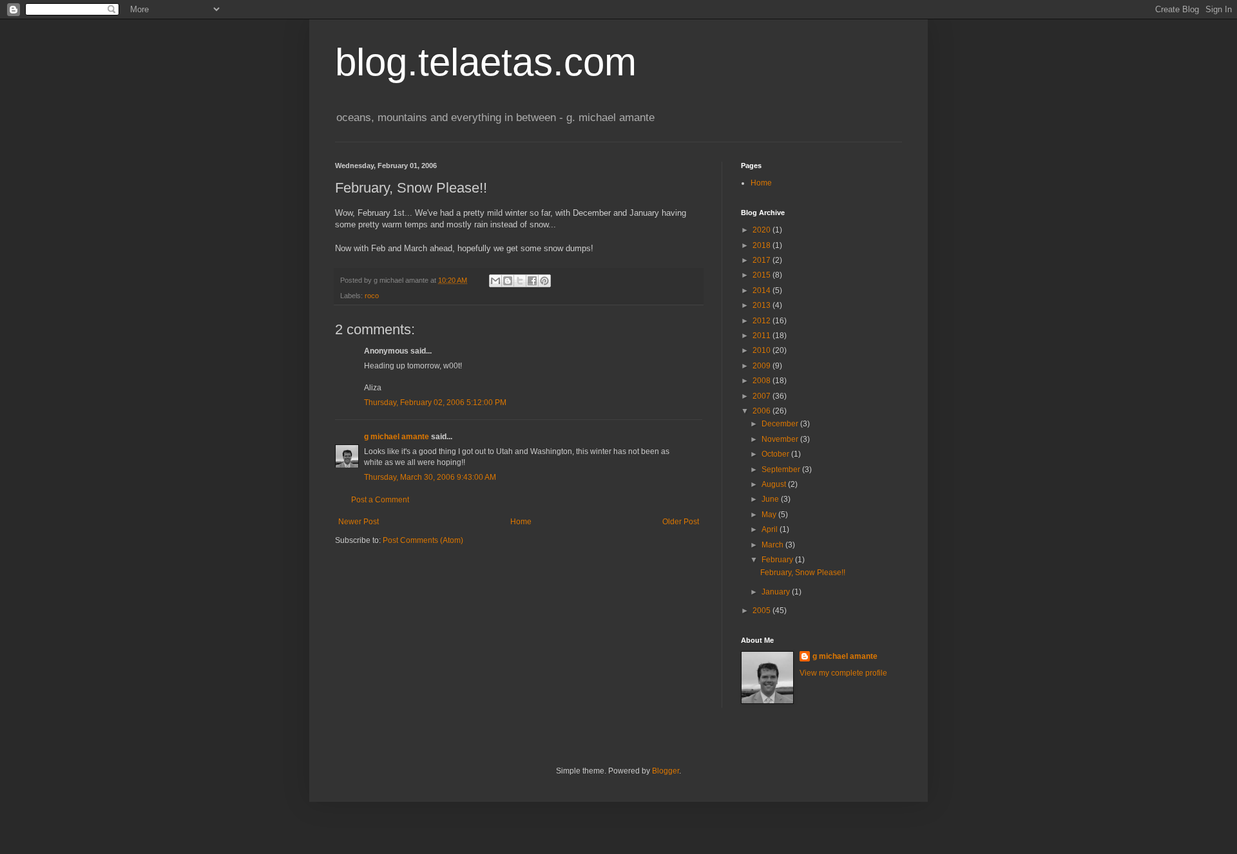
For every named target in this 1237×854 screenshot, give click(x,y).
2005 (762, 610)
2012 (762, 320)
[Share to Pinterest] (544, 280)
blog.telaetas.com (486, 62)
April (771, 529)
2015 (762, 275)
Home (521, 521)
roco (372, 295)
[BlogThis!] (507, 280)
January (777, 591)
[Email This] (495, 280)
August (775, 484)
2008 (762, 380)
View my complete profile (843, 673)
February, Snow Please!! (802, 572)
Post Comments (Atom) (423, 540)
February (778, 559)
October (776, 454)
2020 (762, 229)
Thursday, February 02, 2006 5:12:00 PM (435, 402)
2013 (762, 305)
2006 (762, 410)
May (770, 514)
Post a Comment (380, 499)
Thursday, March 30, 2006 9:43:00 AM (430, 477)
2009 (762, 365)
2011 (762, 335)
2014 (762, 290)
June (771, 499)
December (781, 423)
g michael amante (396, 436)
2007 (762, 396)
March (773, 544)
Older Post (680, 521)
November (781, 439)
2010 (762, 350)
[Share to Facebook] (532, 280)
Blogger (665, 770)
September (782, 469)
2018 (762, 245)
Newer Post (358, 521)
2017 (762, 260)
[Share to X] (519, 280)
